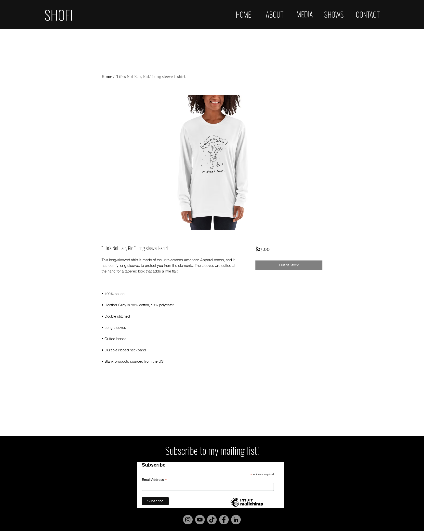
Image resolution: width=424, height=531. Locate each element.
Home (107, 76)
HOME (243, 14)
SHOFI (58, 14)
